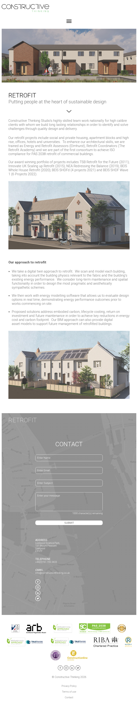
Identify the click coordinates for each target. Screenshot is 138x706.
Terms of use (69, 691)
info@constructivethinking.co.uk (52, 573)
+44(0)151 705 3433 (46, 562)
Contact (69, 697)
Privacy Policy (69, 686)
